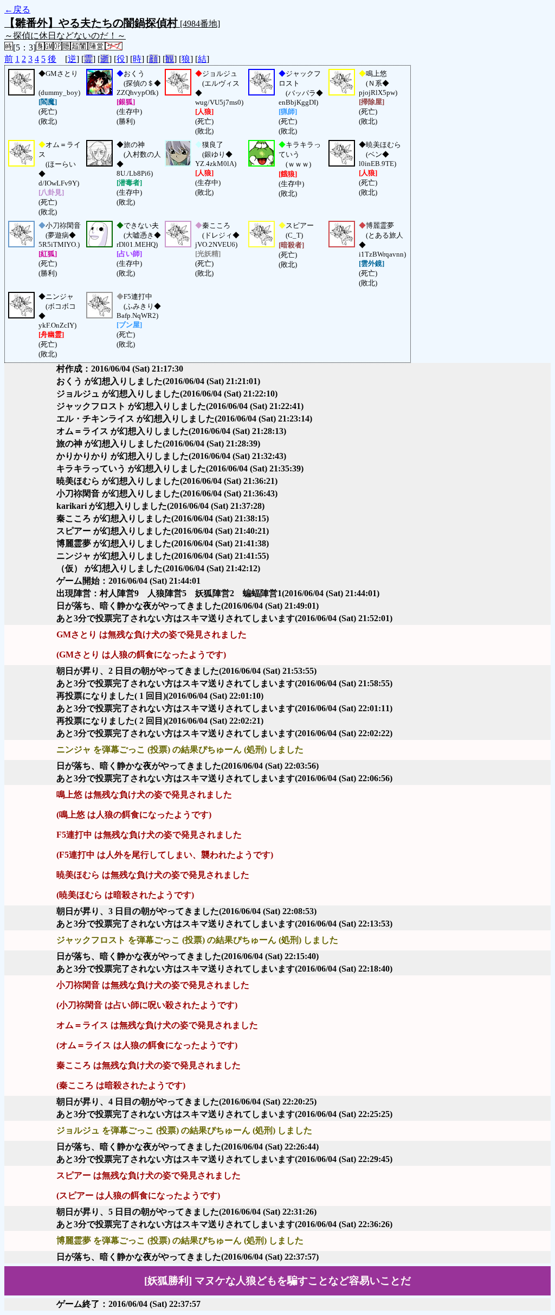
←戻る (17, 9)
